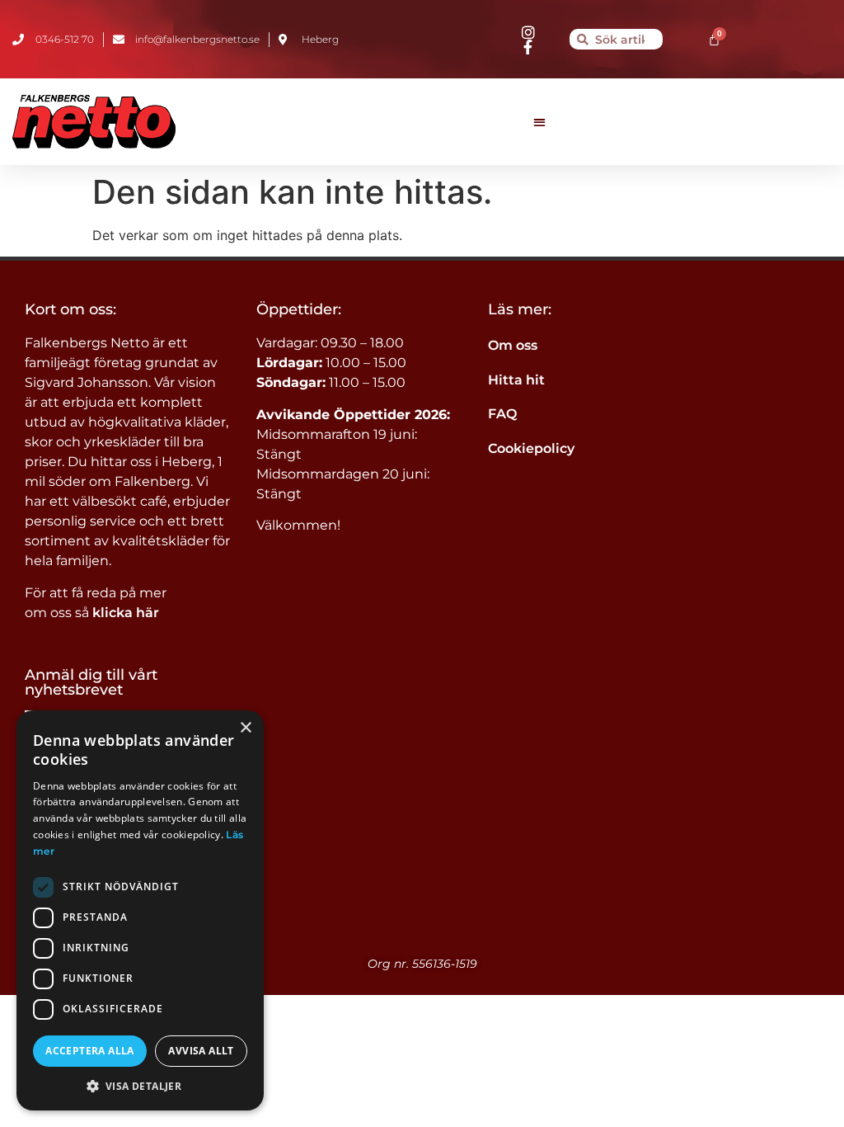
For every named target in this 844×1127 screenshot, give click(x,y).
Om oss (512, 345)
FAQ (502, 414)
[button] (539, 121)
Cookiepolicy (531, 448)
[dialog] (140, 910)
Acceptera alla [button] (89, 1051)
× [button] (245, 728)
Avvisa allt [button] (200, 1051)
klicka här (125, 612)
